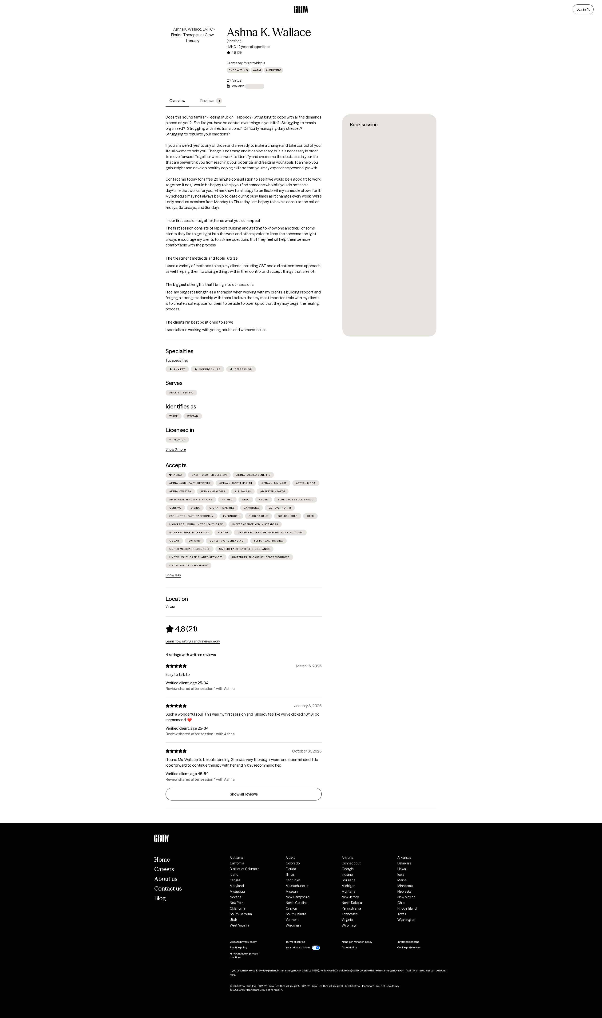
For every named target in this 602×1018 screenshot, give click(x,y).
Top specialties (177, 360)
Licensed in (180, 430)
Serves (174, 383)
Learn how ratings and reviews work (193, 641)
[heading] (181, 629)
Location (177, 598)
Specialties (179, 351)
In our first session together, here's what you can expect (213, 220)
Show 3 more (176, 449)
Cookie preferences (408, 947)
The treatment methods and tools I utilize (202, 258)
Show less (173, 575)
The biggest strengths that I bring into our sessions (209, 284)
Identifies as (181, 406)
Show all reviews (244, 794)
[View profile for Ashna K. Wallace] (192, 53)
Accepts (176, 465)
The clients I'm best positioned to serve (199, 322)
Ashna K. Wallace (269, 32)
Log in (581, 9)
